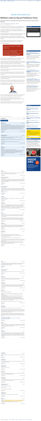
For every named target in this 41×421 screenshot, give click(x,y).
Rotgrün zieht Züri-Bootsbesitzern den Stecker (32, 114)
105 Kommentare (35, 120)
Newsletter (13, 419)
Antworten (3, 131)
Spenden (20, 419)
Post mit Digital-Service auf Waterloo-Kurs (33, 79)
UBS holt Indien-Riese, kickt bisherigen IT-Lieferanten (33, 54)
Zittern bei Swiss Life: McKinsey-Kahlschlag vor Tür (33, 63)
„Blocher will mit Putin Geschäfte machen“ (33, 141)
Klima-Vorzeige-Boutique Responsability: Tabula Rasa (33, 71)
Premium (23, 419)
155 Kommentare (35, 111)
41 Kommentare (12, 23)
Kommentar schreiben (4, 120)
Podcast (37, 140)
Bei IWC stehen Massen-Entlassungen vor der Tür (33, 123)
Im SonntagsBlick (18, 26)
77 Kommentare (33, 140)
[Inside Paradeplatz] (20, 15)
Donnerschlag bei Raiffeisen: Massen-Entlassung (32, 109)
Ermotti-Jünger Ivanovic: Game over (32, 126)
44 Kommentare (34, 52)
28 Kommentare (35, 78)
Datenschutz (30, 419)
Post (28, 31)
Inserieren (17, 419)
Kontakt (27, 419)
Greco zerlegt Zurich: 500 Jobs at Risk (32, 86)
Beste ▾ (24, 118)
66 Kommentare (34, 61)
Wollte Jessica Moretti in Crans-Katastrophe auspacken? (33, 118)
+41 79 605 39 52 (31, 30)
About (10, 419)
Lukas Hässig (7, 23)
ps (31, 111)
